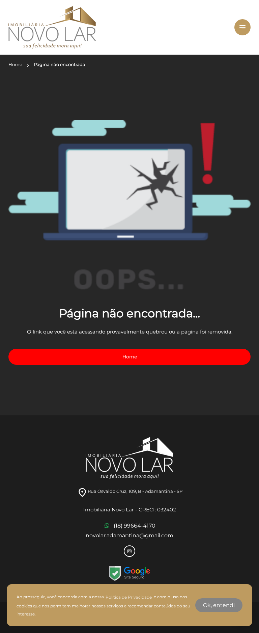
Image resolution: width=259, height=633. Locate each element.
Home (129, 357)
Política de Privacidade (129, 597)
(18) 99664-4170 (134, 526)
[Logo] (117, 27)
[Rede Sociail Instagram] (129, 551)
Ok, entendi (219, 605)
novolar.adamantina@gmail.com (129, 535)
